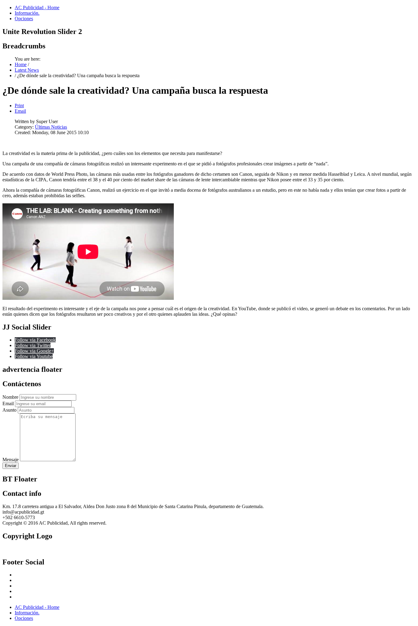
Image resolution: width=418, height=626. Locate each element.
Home (21, 64)
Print (19, 105)
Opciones (24, 18)
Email (20, 111)
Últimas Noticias (51, 127)
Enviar (10, 465)
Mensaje (10, 459)
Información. (27, 13)
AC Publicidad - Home (37, 7)
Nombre (10, 397)
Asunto (9, 410)
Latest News (27, 70)
